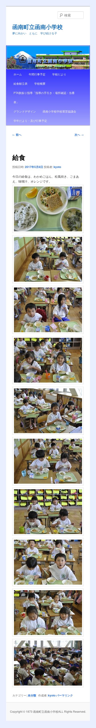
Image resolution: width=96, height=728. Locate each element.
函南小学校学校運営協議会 (59, 111)
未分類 (32, 695)
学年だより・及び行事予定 (30, 120)
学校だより (59, 74)
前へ (16, 134)
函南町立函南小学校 (37, 27)
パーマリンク (64, 695)
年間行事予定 (37, 74)
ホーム (18, 74)
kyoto (57, 167)
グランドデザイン (25, 111)
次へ (79, 134)
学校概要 (39, 83)
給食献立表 (20, 83)
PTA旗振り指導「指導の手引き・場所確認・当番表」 (44, 97)
